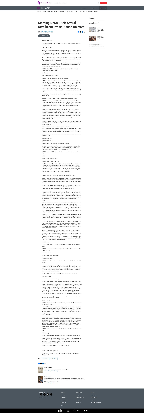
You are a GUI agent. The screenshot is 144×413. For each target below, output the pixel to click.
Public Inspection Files (80, 397)
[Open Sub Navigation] (40, 11)
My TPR (95, 11)
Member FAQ (78, 402)
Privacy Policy (63, 402)
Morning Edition (45, 358)
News (38, 11)
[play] (38, 8)
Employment (63, 397)
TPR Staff (92, 392)
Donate (104, 3)
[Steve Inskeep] (40, 370)
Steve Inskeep (44, 31)
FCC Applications (79, 400)
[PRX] (86, 410)
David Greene (50, 31)
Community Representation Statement (66, 405)
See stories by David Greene (51, 383)
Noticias (44, 11)
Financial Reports (79, 392)
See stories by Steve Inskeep (51, 371)
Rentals (77, 405)
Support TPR (89, 11)
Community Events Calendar (96, 402)
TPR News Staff (94, 395)
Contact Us (63, 395)
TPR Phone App (93, 397)
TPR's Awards (93, 400)
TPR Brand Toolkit (64, 400)
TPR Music (49, 11)
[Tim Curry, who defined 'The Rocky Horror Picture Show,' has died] (92, 38)
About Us (62, 392)
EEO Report (78, 395)
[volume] (42, 8)
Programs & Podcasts (59, 11)
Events (75, 11)
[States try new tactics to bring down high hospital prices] (92, 29)
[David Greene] (40, 379)
